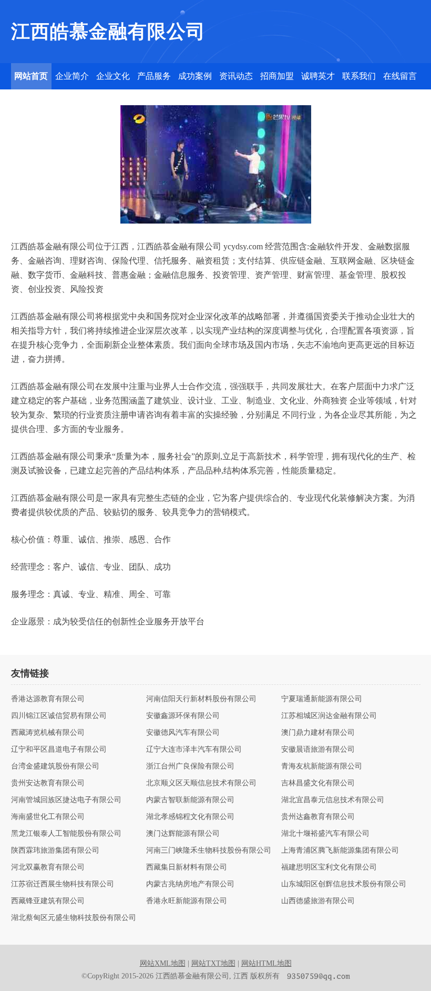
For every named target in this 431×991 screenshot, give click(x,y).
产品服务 (154, 76)
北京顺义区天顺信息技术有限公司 (201, 783)
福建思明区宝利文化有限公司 (329, 867)
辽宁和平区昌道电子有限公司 (59, 749)
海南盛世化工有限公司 (48, 817)
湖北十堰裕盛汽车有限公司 (325, 833)
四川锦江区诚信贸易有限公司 (59, 716)
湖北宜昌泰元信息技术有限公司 (332, 800)
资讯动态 (236, 76)
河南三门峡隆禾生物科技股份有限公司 (208, 850)
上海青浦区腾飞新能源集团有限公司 (340, 850)
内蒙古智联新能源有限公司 (190, 800)
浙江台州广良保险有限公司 (190, 766)
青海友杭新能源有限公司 (321, 766)
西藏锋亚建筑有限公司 (48, 901)
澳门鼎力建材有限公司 (318, 732)
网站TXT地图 (213, 963)
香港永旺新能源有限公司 (186, 901)
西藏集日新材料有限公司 (186, 867)
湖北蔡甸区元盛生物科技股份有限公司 (73, 918)
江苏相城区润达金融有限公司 (329, 716)
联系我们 (359, 76)
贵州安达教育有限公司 (48, 783)
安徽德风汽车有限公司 (183, 732)
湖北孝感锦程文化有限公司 (190, 817)
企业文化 (113, 76)
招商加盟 (277, 76)
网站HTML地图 (266, 963)
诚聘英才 (318, 76)
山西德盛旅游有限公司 (318, 901)
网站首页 (31, 76)
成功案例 (195, 76)
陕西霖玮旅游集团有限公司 (55, 850)
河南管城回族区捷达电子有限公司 (66, 800)
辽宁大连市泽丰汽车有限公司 (194, 749)
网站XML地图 (163, 963)
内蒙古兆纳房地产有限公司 (190, 884)
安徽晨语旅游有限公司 (318, 749)
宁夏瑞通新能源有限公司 (321, 699)
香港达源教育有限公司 (48, 699)
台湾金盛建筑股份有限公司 (55, 766)
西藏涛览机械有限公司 (48, 732)
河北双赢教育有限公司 (48, 867)
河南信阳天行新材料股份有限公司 (201, 699)
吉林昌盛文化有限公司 (318, 783)
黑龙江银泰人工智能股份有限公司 (66, 833)
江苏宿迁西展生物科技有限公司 (62, 884)
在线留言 (400, 76)
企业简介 (72, 76)
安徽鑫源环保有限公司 (183, 716)
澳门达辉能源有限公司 (183, 833)
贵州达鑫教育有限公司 (318, 817)
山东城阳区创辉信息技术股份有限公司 (343, 884)
